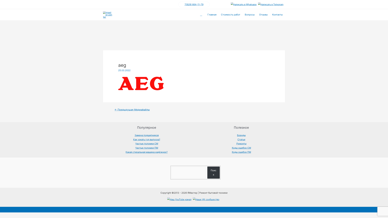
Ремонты (241, 143)
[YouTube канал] (179, 199)
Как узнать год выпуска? (146, 139)
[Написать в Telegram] (270, 4)
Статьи (241, 139)
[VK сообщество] (206, 199)
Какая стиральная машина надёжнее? (147, 152)
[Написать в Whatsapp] (244, 4)
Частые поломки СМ (146, 143)
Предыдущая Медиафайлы (132, 109)
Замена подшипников (147, 135)
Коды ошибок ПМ (241, 152)
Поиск (213, 172)
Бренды (241, 135)
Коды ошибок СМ (241, 147)
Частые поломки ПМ (146, 147)
